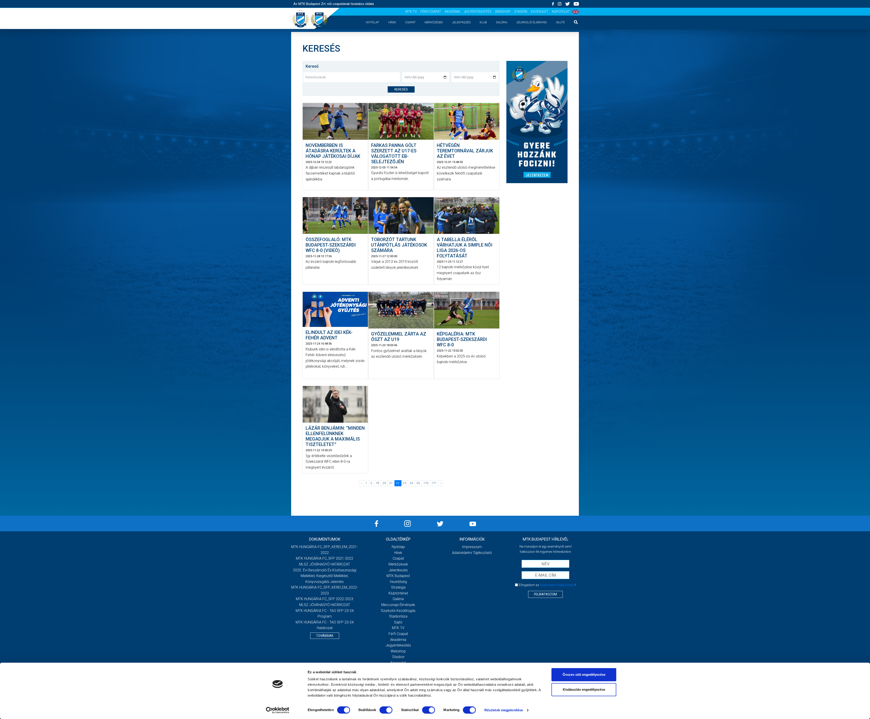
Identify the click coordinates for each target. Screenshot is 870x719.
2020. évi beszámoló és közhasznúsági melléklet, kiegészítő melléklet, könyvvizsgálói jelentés (324, 576)
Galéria (501, 22)
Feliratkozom (545, 594)
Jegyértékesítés (477, 11)
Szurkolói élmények (531, 22)
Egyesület (539, 11)
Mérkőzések (434, 22)
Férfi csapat (430, 11)
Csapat (410, 22)
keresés (401, 89)
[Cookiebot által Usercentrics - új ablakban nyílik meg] (277, 710)
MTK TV (411, 11)
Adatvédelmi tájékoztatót (557, 585)
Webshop (502, 11)
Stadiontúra (398, 616)
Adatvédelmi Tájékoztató (472, 553)
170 (425, 483)
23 (404, 483)
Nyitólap (372, 22)
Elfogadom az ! (547, 585)
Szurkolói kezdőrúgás (398, 611)
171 (434, 483)
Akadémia (452, 11)
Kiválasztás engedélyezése (584, 689)
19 (377, 483)
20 (384, 483)
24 (411, 483)
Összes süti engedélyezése (584, 674)
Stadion (520, 11)
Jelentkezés (461, 22)
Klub (483, 22)
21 (391, 483)
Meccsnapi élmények (398, 605)
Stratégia (398, 587)
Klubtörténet (398, 593)
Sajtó (560, 22)
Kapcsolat (561, 11)
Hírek (392, 22)
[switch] (385, 710)
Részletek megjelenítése (503, 710)
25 (418, 483)
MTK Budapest (398, 576)
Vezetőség (398, 582)
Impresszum (472, 547)
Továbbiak (324, 636)
